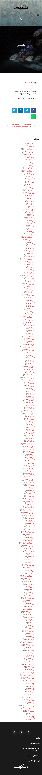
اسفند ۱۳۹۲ (30, 353)
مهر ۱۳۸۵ (31, 595)
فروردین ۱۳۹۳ (29, 350)
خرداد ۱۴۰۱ (30, 218)
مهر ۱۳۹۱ (31, 397)
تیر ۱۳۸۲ (31, 703)
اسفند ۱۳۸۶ (30, 548)
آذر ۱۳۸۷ (31, 523)
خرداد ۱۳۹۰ (30, 441)
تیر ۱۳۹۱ (31, 405)
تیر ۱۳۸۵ (31, 603)
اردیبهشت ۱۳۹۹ (28, 237)
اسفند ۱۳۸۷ (30, 515)
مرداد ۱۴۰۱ (30, 212)
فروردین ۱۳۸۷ (29, 545)
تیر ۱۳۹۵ (31, 289)
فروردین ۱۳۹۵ (29, 295)
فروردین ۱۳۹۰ (29, 446)
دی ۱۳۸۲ (31, 686)
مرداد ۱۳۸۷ (30, 534)
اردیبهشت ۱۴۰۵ (28, 149)
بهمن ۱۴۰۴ (30, 157)
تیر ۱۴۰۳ (31, 187)
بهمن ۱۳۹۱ (30, 386)
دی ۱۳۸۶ (31, 554)
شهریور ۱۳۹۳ (29, 336)
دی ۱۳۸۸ (31, 488)
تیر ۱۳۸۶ (31, 570)
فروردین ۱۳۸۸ (29, 512)
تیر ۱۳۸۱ (31, 714)
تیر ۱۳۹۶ (31, 270)
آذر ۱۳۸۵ (31, 590)
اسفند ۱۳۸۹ (30, 449)
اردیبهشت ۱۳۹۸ (28, 259)
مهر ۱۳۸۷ (31, 529)
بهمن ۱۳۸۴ (30, 617)
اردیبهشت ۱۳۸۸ (28, 510)
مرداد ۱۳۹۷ (30, 264)
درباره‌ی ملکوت (35, 743)
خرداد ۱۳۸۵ (30, 606)
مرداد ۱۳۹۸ (30, 253)
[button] (38, 15)
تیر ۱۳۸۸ (31, 504)
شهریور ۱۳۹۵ (29, 284)
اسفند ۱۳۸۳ (30, 647)
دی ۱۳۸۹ (31, 455)
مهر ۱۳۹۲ (31, 364)
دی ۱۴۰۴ (31, 160)
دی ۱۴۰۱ (31, 204)
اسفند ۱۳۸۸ (30, 482)
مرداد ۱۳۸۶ (30, 567)
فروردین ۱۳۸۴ (29, 645)
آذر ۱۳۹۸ (31, 245)
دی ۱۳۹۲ (31, 355)
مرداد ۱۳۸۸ (30, 501)
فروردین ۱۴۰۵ (29, 151)
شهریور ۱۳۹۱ (30, 399)
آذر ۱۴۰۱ (31, 207)
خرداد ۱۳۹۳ (30, 344)
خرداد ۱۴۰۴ (30, 168)
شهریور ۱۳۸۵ (29, 598)
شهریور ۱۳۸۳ (29, 664)
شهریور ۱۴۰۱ (30, 209)
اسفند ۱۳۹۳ (30, 322)
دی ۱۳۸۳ (31, 653)
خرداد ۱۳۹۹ (30, 234)
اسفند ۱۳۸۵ (30, 581)
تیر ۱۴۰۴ (31, 165)
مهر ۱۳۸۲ (31, 694)
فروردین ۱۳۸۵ (29, 612)
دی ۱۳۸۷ (31, 521)
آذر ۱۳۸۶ (31, 556)
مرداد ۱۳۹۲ (30, 369)
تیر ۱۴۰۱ (31, 215)
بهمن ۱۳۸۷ (30, 518)
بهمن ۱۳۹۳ (30, 325)
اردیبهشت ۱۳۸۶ (28, 576)
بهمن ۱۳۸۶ (30, 551)
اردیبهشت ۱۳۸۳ (28, 675)
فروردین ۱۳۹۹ (29, 240)
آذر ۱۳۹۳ (31, 331)
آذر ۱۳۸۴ (31, 623)
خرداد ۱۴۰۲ (30, 195)
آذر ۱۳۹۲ (31, 358)
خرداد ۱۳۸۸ (30, 507)
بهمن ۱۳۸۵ (30, 584)
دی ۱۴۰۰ (31, 220)
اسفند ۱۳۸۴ (30, 614)
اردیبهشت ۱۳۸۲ (28, 705)
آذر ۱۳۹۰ (31, 424)
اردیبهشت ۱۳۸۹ (28, 477)
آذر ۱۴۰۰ (31, 223)
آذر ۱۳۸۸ (31, 490)
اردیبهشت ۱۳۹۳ (28, 347)
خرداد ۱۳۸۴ (30, 639)
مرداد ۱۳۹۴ (30, 308)
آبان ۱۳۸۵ (31, 592)
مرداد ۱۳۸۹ (30, 468)
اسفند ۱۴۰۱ (30, 198)
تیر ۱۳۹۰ (31, 438)
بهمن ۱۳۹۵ (30, 278)
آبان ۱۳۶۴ (31, 719)
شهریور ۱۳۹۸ (29, 251)
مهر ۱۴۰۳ (31, 182)
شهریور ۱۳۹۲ (29, 366)
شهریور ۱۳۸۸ (29, 499)
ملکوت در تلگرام (34, 756)
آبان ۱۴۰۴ (31, 162)
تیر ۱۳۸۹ (31, 471)
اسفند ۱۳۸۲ (30, 680)
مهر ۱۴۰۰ (31, 229)
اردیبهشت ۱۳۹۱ (29, 410)
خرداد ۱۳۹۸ (30, 256)
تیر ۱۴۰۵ (31, 146)
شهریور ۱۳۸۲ (29, 697)
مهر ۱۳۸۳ (30, 661)
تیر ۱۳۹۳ (31, 342)
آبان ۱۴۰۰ (31, 226)
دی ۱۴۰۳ (31, 176)
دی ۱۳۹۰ (31, 421)
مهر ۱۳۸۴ (31, 628)
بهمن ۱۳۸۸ (30, 485)
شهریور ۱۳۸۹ (29, 466)
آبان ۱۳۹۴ (31, 303)
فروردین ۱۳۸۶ (29, 579)
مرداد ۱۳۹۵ (30, 286)
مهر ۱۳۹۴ (31, 306)
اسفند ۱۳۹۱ (30, 383)
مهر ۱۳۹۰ (31, 430)
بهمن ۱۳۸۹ (30, 452)
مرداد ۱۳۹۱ (30, 402)
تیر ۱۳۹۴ (31, 311)
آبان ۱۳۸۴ (31, 625)
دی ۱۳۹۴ (31, 300)
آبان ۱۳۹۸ (31, 248)
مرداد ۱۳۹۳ (30, 339)
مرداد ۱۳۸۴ (30, 634)
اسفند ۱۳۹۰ (30, 416)
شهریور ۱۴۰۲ (29, 193)
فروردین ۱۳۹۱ (29, 413)
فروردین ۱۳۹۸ (29, 262)
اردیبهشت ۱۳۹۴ (28, 317)
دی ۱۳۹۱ (31, 388)
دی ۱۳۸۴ (31, 620)
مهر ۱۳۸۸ (31, 496)
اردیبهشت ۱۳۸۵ (28, 609)
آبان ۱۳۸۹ (31, 460)
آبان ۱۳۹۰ (31, 427)
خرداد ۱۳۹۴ (30, 314)
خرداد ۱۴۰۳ (30, 190)
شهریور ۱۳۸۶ (29, 565)
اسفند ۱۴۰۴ (30, 154)
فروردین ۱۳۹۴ (29, 319)
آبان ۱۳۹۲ (31, 361)
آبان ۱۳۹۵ (31, 281)
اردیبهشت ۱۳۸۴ (28, 642)
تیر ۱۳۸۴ (31, 636)
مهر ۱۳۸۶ (31, 562)
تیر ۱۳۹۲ (31, 372)
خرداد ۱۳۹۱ (30, 408)
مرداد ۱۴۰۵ (30, 143)
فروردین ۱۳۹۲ (29, 380)
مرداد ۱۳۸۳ (30, 667)
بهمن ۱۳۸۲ (30, 683)
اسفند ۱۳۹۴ (30, 297)
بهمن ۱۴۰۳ (30, 173)
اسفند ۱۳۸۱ (30, 711)
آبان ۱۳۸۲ (31, 691)
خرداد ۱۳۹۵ (30, 292)
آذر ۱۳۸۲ (31, 689)
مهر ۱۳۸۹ (31, 463)
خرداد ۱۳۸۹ (30, 474)
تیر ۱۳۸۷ (31, 537)
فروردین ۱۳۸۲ (29, 708)
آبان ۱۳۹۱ (31, 394)
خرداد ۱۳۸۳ (30, 672)
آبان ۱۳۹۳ (31, 333)
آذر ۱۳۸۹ (31, 457)
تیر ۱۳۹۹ (31, 231)
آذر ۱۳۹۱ (31, 391)
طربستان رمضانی (34, 761)
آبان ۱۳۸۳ (30, 658)
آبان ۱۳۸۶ (31, 559)
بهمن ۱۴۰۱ (30, 201)
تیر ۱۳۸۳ (31, 669)
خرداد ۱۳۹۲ (30, 375)
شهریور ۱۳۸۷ (29, 532)
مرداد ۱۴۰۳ (30, 184)
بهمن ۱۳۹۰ (30, 419)
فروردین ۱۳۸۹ (29, 479)
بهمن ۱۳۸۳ (30, 650)
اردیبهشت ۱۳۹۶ (28, 275)
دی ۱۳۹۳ (31, 328)
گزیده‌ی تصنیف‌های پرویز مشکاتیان (31, 749)
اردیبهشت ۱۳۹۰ (28, 443)
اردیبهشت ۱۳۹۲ (28, 377)
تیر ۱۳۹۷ (31, 267)
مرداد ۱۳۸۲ (30, 700)
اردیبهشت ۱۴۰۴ (28, 171)
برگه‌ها (37, 738)
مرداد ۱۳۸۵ (30, 601)
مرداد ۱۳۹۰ (30, 435)
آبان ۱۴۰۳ (31, 179)
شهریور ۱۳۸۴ (29, 631)
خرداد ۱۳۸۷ (30, 540)
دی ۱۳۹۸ (31, 242)
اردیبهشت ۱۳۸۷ (28, 543)
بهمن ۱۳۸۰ (30, 716)
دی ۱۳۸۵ (31, 587)
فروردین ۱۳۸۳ (29, 678)
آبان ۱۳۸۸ (31, 493)
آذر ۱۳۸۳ (31, 656)
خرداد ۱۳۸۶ (30, 573)
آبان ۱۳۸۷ (31, 526)
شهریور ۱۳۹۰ (29, 432)
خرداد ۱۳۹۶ (30, 273)
